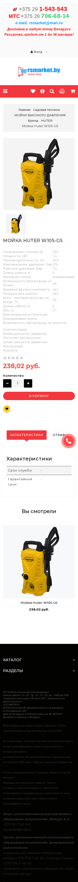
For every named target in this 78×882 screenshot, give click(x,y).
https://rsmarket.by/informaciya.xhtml (23, 767)
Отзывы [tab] (60, 435)
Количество (13, 376)
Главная (24, 110)
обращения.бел (47, 874)
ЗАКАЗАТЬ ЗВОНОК (70, 441)
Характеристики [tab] (26, 435)
